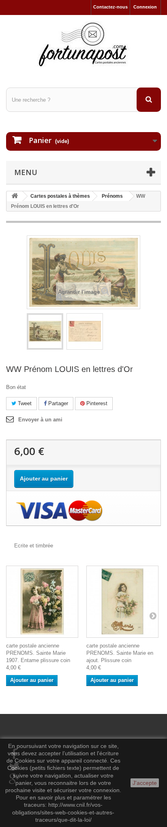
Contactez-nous (110, 6)
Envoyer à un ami (40, 420)
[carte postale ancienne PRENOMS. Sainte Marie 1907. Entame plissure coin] (42, 602)
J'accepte (145, 783)
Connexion (145, 6)
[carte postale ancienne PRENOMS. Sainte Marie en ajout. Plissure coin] (122, 602)
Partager (57, 403)
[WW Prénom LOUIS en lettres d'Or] (45, 331)
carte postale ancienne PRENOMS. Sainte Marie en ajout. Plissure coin (119, 653)
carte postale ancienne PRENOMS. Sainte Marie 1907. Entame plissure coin (38, 653)
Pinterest (96, 403)
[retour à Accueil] (14, 196)
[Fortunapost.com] (83, 44)
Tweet (24, 403)
